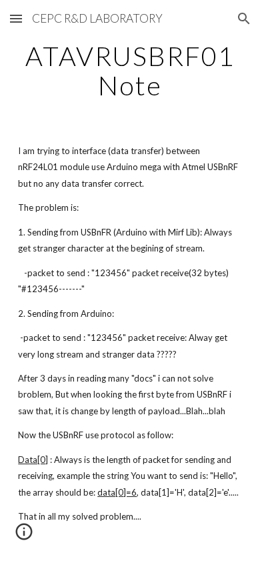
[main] (130, 70)
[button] (16, 18)
